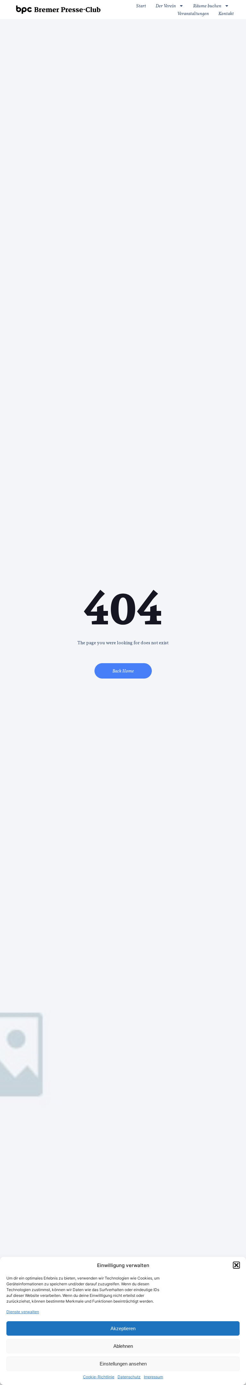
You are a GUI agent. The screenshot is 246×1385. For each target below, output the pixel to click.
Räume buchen (207, 6)
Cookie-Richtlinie (98, 1376)
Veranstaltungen (193, 13)
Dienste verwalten (22, 1311)
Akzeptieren (123, 1328)
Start (141, 6)
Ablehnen (123, 1346)
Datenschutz (129, 1376)
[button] (236, 1265)
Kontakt (226, 13)
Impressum (153, 1376)
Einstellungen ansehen (123, 1363)
